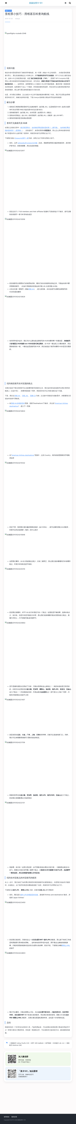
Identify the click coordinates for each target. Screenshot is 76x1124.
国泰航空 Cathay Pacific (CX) (20, 1043)
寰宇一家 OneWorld (37, 1043)
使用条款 (6, 1117)
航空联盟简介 (25, 128)
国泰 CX (33, 396)
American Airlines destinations (23, 455)
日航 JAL (25, 396)
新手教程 (48, 1043)
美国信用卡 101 (35, 3)
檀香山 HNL (66, 945)
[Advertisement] (38, 27)
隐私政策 (14, 1117)
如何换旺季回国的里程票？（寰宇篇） (45, 128)
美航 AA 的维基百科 (18, 403)
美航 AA (31, 289)
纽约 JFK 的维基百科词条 (29, 895)
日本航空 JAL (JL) (59, 1043)
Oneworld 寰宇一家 (22, 138)
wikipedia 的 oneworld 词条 (27, 143)
